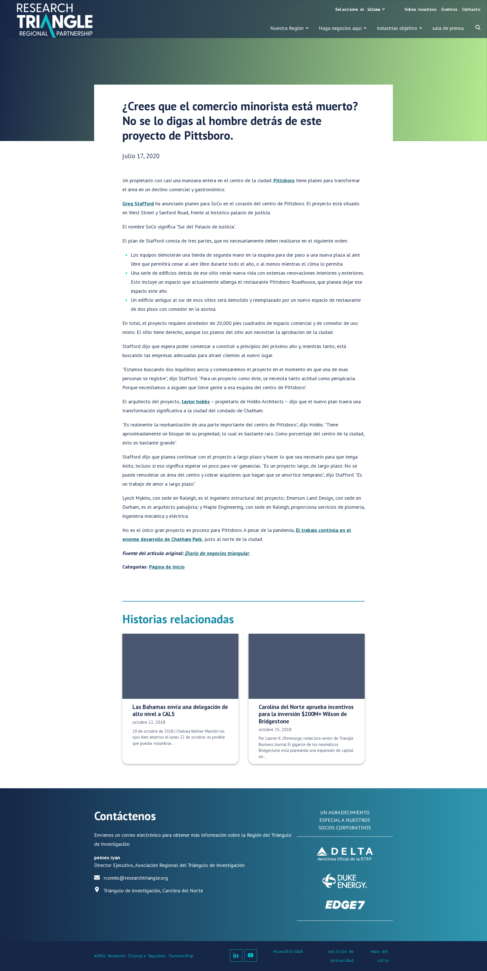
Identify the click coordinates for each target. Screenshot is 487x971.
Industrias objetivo (397, 28)
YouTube (251, 955)
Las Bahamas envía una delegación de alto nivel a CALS (180, 710)
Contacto (471, 9)
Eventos (449, 9)
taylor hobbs (195, 401)
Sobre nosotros (420, 9)
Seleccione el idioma (357, 9)
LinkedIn (236, 955)
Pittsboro (284, 180)
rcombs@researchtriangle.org (136, 878)
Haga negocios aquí (340, 28)
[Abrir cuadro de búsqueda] (478, 27)
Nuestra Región (287, 28)
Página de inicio (167, 566)
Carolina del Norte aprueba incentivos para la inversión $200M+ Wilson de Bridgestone (306, 714)
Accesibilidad (288, 951)
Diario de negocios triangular (216, 553)
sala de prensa (448, 28)
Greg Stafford (138, 203)
